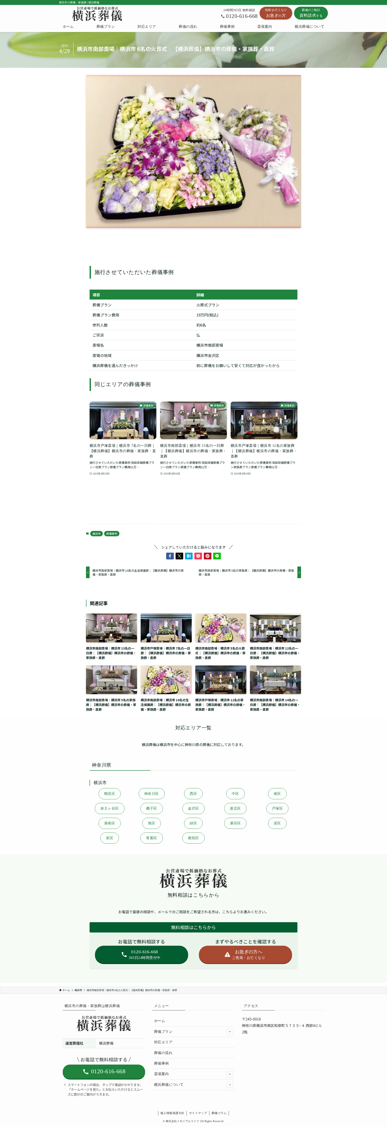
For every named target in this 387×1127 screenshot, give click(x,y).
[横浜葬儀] (98, 14)
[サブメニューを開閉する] (230, 1032)
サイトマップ (198, 1113)
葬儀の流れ (163, 1053)
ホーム (159, 1021)
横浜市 (96, 533)
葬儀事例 (111, 533)
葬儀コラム (219, 1113)
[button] (170, 556)
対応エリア (163, 1042)
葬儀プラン (163, 1031)
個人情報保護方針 (172, 1113)
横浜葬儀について (169, 1084)
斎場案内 (161, 1074)
